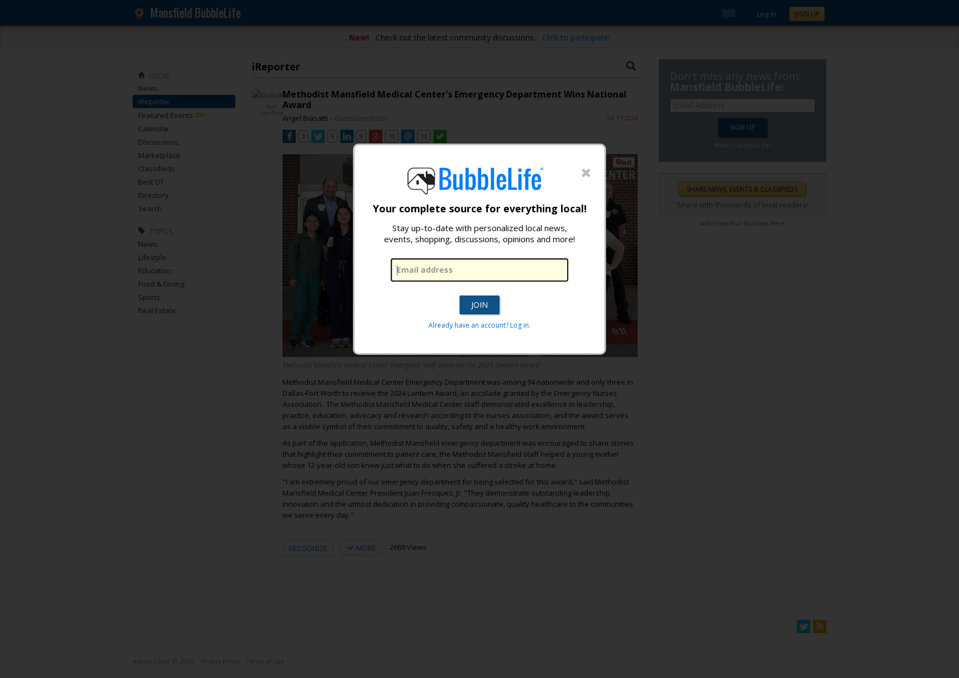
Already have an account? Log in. (479, 325)
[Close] (586, 174)
